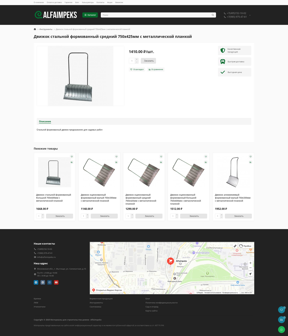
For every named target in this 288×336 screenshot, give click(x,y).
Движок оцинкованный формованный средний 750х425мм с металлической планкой (141, 199)
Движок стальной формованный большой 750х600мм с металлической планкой (53, 197)
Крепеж (37, 298)
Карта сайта (152, 310)
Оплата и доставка (54, 2)
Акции (109, 2)
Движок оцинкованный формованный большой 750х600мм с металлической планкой (185, 199)
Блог (77, 2)
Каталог (92, 14)
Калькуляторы (88, 2)
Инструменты (45, 29)
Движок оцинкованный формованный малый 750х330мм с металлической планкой (98, 197)
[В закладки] (72, 156)
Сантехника (95, 306)
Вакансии (119, 2)
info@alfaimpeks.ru (46, 257)
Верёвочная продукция (101, 298)
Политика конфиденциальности (162, 302)
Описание (45, 121)
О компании (39, 2)
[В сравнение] (72, 162)
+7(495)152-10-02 (236, 13)
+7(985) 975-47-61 (237, 16)
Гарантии (68, 2)
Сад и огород (152, 306)
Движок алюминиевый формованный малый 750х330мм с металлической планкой (232, 197)
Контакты (100, 2)
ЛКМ (36, 302)
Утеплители (39, 306)
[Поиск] (213, 15)
